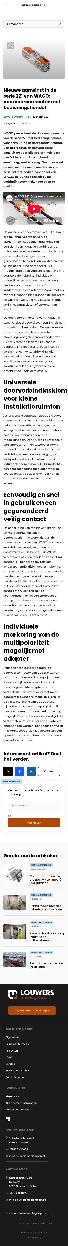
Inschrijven (34, 822)
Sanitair (10, 1064)
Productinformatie (17, 1043)
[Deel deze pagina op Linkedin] (31, 771)
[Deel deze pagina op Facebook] (19, 771)
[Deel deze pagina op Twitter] (8, 771)
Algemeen (12, 1037)
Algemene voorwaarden (34, 1232)
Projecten (12, 1050)
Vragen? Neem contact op (30, 1010)
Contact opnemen (17, 1109)
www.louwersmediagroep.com (28, 1213)
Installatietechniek (17, 117)
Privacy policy (34, 1237)
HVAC (9, 1057)
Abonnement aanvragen (21, 1103)
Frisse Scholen (15, 1077)
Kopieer (49, 771)
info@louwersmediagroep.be (27, 1199)
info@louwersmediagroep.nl (27, 1156)
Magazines (12, 1096)
